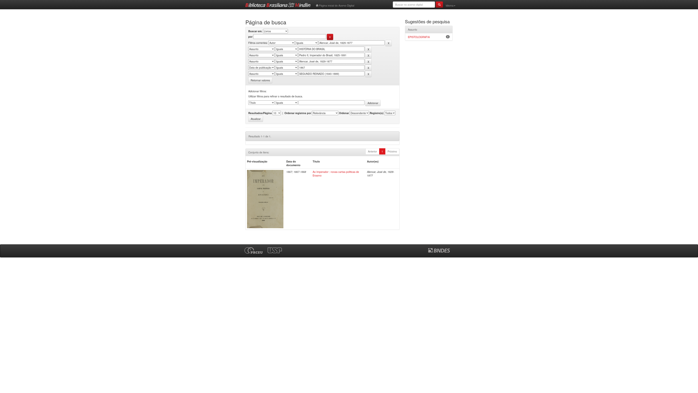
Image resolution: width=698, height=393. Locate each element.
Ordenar (344, 113)
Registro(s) (377, 113)
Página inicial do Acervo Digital (336, 5)
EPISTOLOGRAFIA (419, 37)
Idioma (450, 5)
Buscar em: (255, 31)
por (250, 36)
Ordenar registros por (297, 113)
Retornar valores (260, 80)
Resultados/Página (260, 113)
